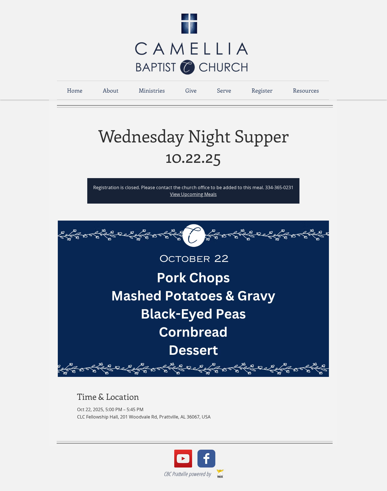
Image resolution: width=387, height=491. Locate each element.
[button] (111, 90)
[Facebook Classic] (206, 458)
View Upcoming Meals (193, 194)
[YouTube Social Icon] (183, 458)
